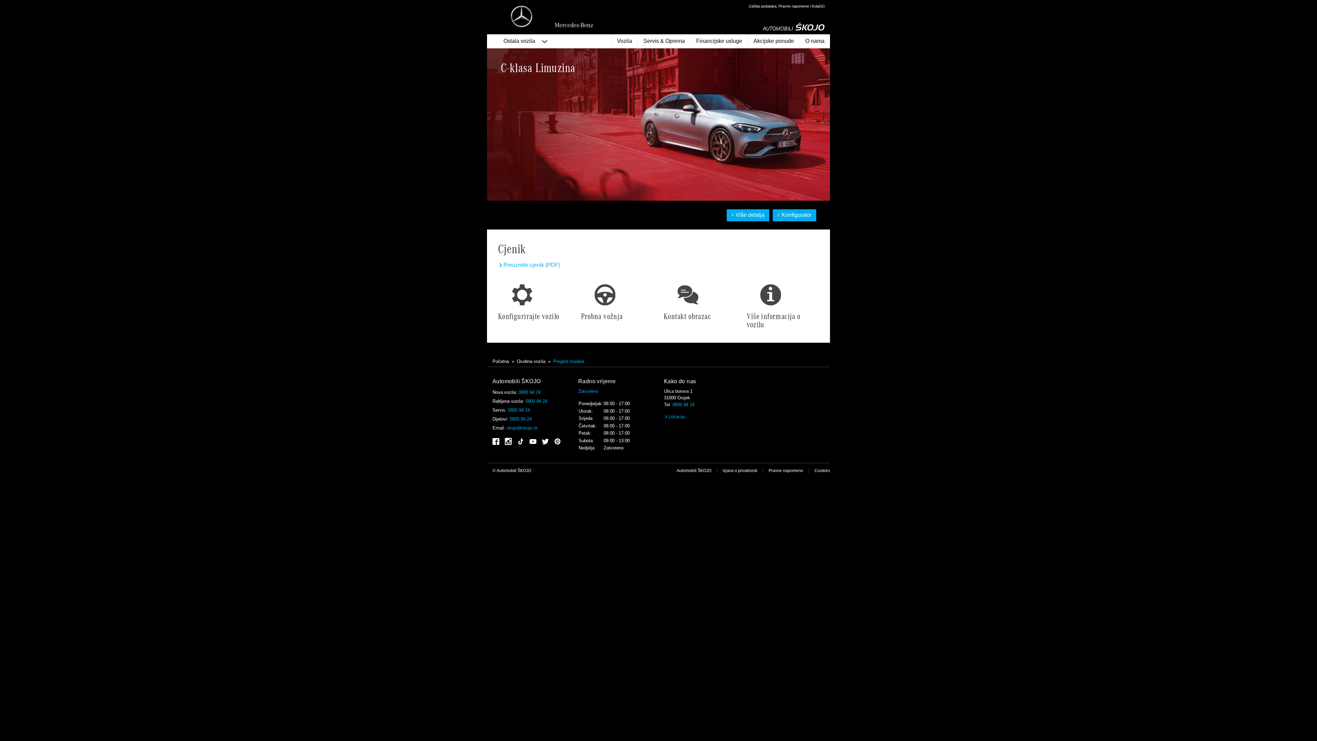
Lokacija (676, 416)
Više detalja (753, 215)
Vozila (624, 41)
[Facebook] (496, 442)
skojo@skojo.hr (522, 428)
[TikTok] (520, 443)
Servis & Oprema (664, 41)
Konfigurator (797, 215)
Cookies (822, 470)
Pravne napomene (786, 470)
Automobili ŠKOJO (694, 470)
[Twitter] (545, 442)
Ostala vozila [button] (519, 41)
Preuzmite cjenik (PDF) (531, 265)
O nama (814, 41)
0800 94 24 (530, 392)
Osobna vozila (531, 361)
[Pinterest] (557, 442)
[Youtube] (533, 442)
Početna (501, 361)
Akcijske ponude (774, 41)
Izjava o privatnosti (740, 470)
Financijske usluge (719, 41)
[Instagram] (508, 442)
